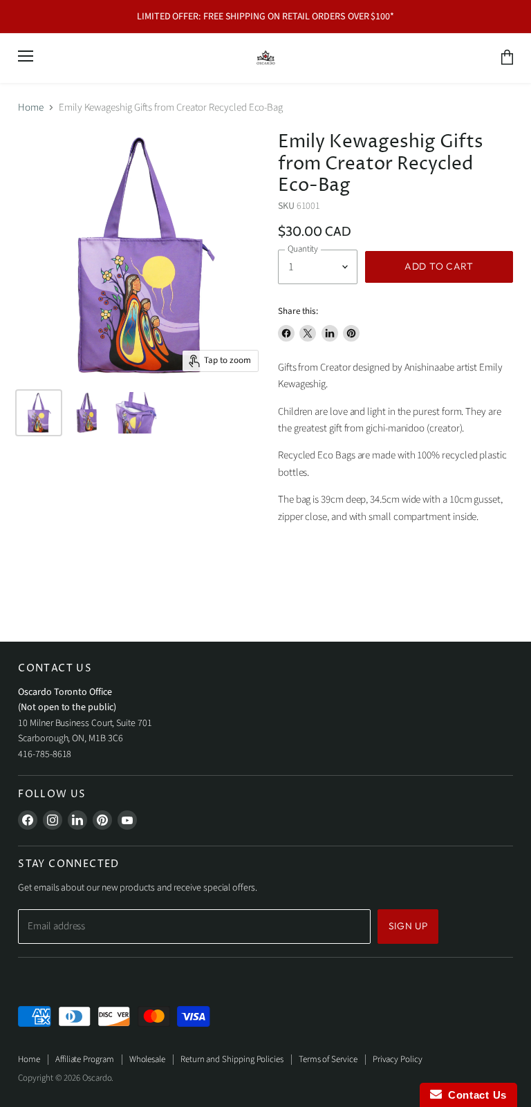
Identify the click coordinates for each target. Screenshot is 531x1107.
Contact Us (474, 1095)
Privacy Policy (397, 1059)
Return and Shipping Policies (231, 1059)
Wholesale (147, 1059)
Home (31, 107)
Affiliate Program (84, 1059)
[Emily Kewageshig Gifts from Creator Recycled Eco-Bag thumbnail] (39, 413)
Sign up (408, 926)
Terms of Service (328, 1059)
